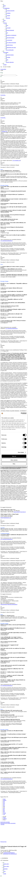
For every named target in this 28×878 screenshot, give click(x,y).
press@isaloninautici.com (6, 517)
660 (4, 808)
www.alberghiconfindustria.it (7, 240)
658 (4, 806)
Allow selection (14, 460)
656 (4, 803)
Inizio (4, 799)
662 (4, 810)
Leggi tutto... (3, 95)
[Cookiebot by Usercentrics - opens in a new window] (21, 413)
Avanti (4, 813)
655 (4, 802)
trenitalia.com (4, 131)
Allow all (14, 456)
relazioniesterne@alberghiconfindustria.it (9, 604)
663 (4, 811)
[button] (2, 841)
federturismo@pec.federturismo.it (10, 853)
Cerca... (2, 75)
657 (4, 804)
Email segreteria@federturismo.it (7, 68)
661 (4, 809)
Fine (4, 814)
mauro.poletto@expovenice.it (20, 511)
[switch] (25, 439)
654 (4, 801)
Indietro (4, 800)
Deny (14, 463)
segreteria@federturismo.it (9, 852)
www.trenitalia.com (16, 160)
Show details (21, 452)
